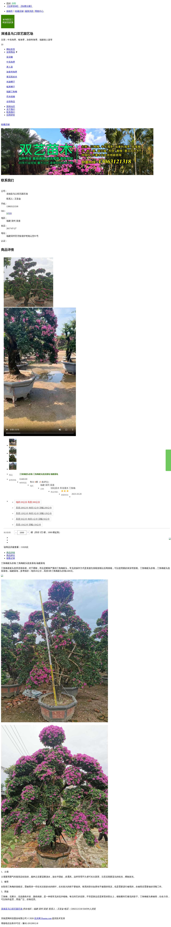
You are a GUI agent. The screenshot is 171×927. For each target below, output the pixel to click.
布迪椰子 (10, 82)
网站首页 (10, 49)
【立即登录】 (12, 6)
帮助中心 (39, 11)
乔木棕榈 (10, 96)
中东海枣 (10, 62)
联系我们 (10, 112)
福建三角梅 (11, 92)
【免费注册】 (26, 6)
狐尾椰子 (10, 87)
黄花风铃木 (11, 77)
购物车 (9, 11)
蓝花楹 (9, 57)
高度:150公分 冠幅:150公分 (28, 524)
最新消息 (29, 11)
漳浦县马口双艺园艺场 (11, 909)
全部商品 (10, 52)
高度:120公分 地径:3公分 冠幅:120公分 (34, 513)
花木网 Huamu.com (43, 918)
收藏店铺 (19, 11)
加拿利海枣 (11, 72)
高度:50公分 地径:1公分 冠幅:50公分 (33, 519)
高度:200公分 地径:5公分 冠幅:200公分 (34, 508)
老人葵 (9, 67)
